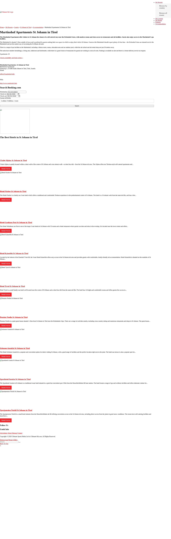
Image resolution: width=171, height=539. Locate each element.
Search (77, 106)
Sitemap (14, 433)
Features (158, 22)
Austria (16, 27)
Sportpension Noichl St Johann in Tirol (16, 410)
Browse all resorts (163, 14)
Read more (5, 169)
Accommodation (160, 24)
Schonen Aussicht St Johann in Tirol (15, 348)
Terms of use (4, 440)
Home (2, 27)
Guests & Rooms (5, 98)
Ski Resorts (158, 2)
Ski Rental (158, 20)
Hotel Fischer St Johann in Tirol (13, 191)
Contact (19, 433)
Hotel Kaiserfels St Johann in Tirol (14, 253)
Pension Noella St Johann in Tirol (14, 317)
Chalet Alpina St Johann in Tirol (13, 160)
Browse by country (163, 7)
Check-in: (3, 94)
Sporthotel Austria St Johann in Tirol (15, 379)
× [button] (0, 445)
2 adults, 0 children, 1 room (9, 101)
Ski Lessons (159, 18)
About (10, 433)
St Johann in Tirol (25, 27)
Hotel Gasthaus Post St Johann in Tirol (16, 222)
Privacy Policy (13, 440)
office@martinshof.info (7, 74)
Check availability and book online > (11, 58)
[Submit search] (19, 442)
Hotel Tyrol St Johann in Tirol (12, 286)
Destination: (4, 92)
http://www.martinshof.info (8, 83)
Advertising (3, 433)
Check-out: (3, 96)
